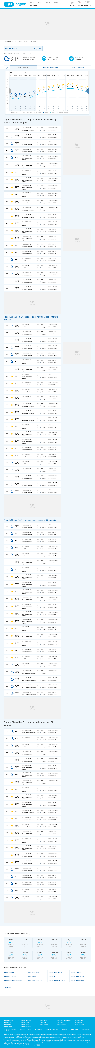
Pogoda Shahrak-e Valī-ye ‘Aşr (57, 980)
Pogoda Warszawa (79, 1024)
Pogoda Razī (52, 976)
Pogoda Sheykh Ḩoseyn (55, 972)
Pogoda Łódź (59, 1022)
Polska (32, 3)
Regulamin (64, 1029)
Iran (15, 41)
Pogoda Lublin (42, 1022)
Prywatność (38, 1029)
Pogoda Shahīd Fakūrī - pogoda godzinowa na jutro (26, 317)
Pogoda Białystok (8, 1020)
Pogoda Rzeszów (43, 1024)
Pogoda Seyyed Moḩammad (35, 980)
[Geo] (40, 48)
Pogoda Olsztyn (78, 1022)
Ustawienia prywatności (51, 1029)
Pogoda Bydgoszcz (26, 1020)
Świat (48, 3)
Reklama (22, 1029)
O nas (29, 1029)
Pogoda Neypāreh (76, 972)
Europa (40, 3)
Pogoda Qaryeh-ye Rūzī (34, 972)
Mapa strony (74, 1029)
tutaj (38, 1045)
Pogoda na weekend (78, 67)
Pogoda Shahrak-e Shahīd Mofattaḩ (13, 980)
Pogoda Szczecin (60, 1024)
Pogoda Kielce (7, 1022)
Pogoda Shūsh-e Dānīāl (77, 980)
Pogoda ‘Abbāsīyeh (9, 972)
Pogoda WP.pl (7, 41)
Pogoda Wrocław (8, 1026)
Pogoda (21, 4)
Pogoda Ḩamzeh (32, 976)
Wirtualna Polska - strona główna (9, 4)
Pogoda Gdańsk (43, 1020)
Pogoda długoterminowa (50, 67)
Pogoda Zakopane (26, 1026)
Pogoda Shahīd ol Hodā (10, 976)
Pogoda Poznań (25, 1024)
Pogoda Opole (7, 1024)
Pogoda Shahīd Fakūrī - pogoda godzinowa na (24, 520)
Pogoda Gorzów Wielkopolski (64, 1020)
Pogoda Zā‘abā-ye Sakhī (77, 976)
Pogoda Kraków (25, 1022)
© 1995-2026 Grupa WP (10, 1029)
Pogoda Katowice (78, 1020)
